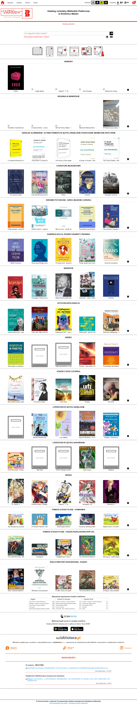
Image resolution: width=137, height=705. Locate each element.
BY (106, 2)
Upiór (84, 608)
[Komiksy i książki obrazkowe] (87, 56)
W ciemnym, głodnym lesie (89, 603)
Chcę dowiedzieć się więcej (59, 703)
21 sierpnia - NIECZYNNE (35, 665)
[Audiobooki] (62, 56)
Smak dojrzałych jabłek (61, 605)
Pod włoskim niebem (88, 605)
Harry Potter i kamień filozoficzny (37, 601)
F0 (118, 2)
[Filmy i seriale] (74, 56)
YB (102, 2)
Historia (19, 3)
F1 (122, 2)
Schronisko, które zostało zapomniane (65, 608)
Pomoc (27, 3)
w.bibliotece (58, 642)
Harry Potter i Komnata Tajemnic (37, 605)
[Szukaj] (111, 33)
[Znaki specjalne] (111, 37)
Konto (35, 3)
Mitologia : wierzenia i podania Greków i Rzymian (41, 603)
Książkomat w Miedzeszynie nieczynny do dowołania (45, 676)
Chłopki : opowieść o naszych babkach (65, 601)
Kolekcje (46, 36)
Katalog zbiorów (68, 24)
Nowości (10, 3)
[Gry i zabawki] (99, 56)
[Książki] (37, 56)
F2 (127, 2)
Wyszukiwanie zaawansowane (33, 36)
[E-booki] (50, 56)
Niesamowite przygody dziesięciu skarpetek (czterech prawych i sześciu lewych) (48, 608)
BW (97, 2)
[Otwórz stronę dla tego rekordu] (16, 77)
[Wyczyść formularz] (107, 37)
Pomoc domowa (60, 607)
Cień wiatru (32, 607)
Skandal (85, 607)
